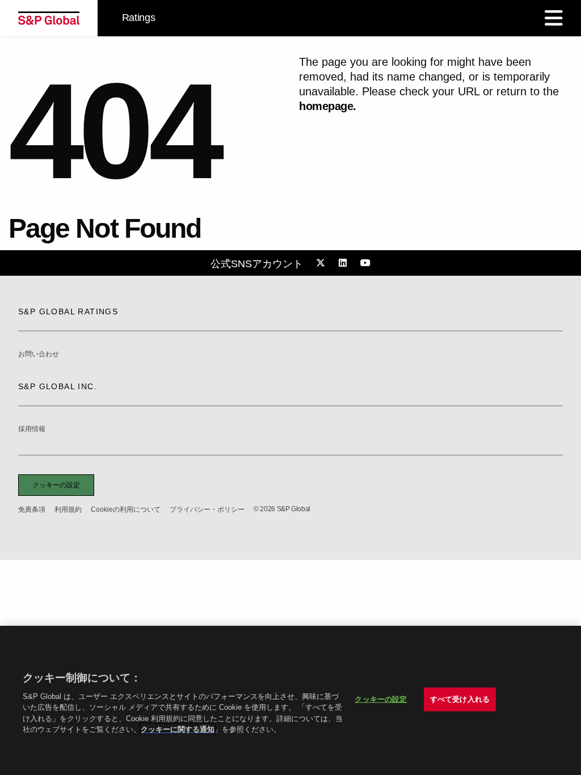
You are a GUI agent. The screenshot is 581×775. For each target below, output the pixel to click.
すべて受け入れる (460, 699)
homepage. (327, 106)
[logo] (48, 18)
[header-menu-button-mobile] (554, 18)
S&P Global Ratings (68, 311)
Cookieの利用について (126, 509)
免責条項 (31, 509)
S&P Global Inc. (57, 386)
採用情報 (31, 429)
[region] (290, 700)
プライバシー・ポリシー (207, 509)
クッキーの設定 (56, 485)
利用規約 (68, 509)
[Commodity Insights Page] (322, 263)
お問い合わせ (38, 354)
